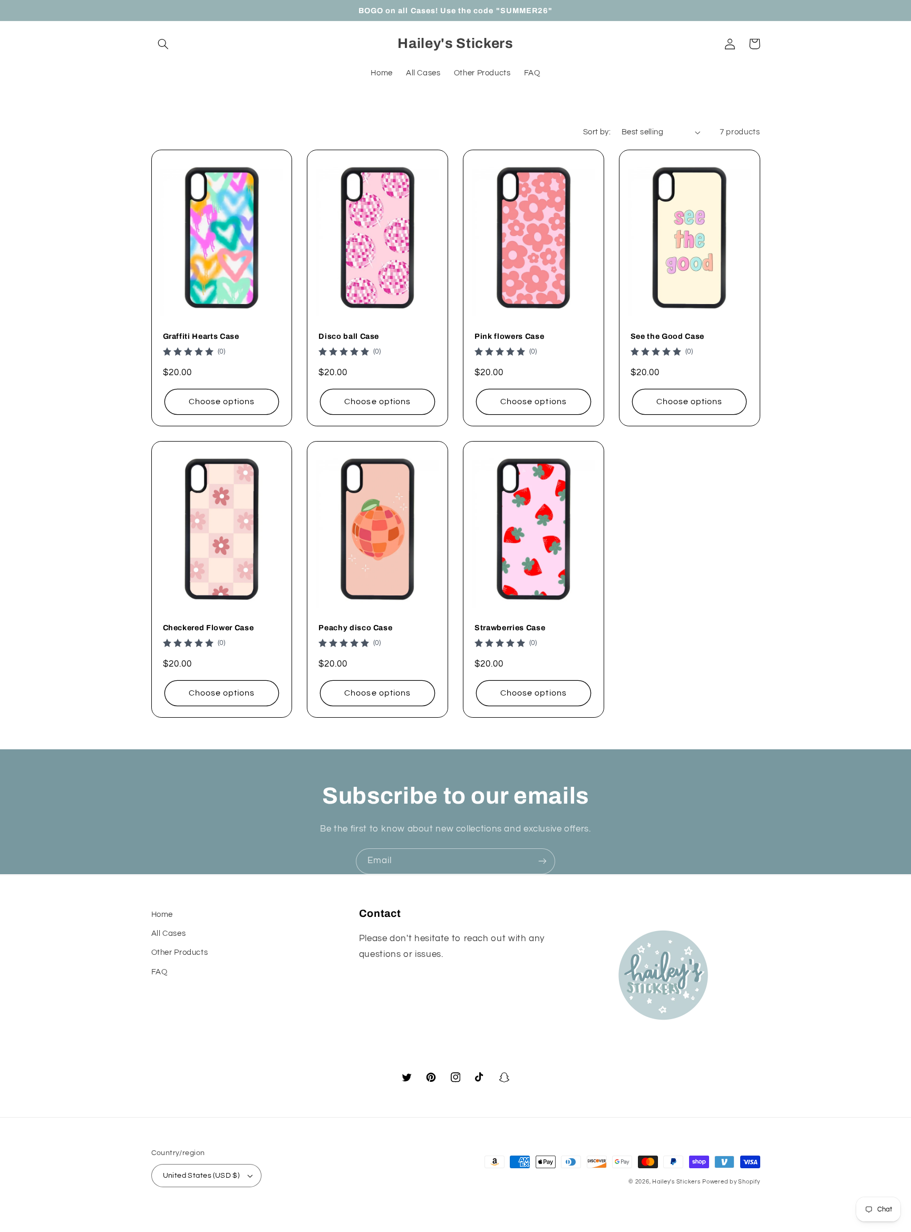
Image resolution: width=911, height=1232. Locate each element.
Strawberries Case (509, 627)
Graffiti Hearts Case (201, 336)
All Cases (168, 933)
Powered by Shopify (731, 1182)
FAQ (159, 972)
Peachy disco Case (355, 627)
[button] (163, 44)
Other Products (179, 952)
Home (162, 914)
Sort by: (596, 132)
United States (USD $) (201, 1175)
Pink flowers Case (509, 336)
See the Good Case (667, 336)
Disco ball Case (348, 336)
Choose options (222, 401)
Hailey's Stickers (676, 1182)
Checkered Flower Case (208, 627)
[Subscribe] (542, 861)
